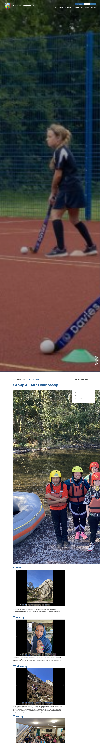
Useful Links (79, 4)
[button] (18, 586)
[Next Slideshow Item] (96, 357)
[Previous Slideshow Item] (96, 360)
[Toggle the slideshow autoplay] (96, 363)
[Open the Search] (91, 4)
